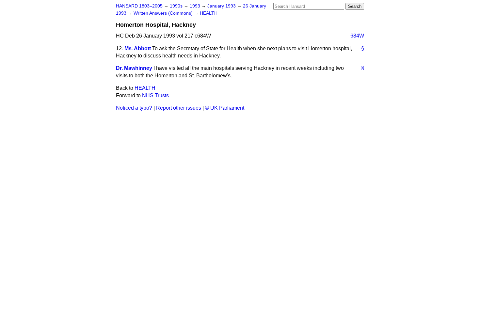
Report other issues (178, 108)
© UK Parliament (224, 108)
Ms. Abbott (137, 48)
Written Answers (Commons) (164, 13)
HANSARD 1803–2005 (139, 6)
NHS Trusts (155, 95)
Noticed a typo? (134, 108)
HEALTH (208, 13)
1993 (195, 6)
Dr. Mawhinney (134, 68)
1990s (177, 6)
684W (357, 36)
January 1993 (222, 6)
